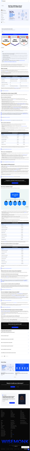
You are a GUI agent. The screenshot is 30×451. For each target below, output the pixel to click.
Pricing (11, 431)
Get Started (17, 386)
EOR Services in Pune (3, 435)
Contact (11, 434)
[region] (15, 82)
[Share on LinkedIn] (1, 22)
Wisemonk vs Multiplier (22, 413)
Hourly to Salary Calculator (13, 427)
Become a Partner (2, 427)
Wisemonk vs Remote (22, 414)
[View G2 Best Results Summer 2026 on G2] (15, 41)
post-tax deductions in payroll (7, 289)
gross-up (7, 276)
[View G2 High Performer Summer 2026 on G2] (6, 41)
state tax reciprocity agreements (7, 120)
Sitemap (11, 436)
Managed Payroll (2, 414)
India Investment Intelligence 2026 (23, 421)
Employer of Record (2, 411)
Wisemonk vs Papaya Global (22, 415)
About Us (11, 432)
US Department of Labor (25, 154)
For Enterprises (12, 412)
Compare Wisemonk (21, 411)
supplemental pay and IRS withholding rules (9, 176)
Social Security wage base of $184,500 (17, 107)
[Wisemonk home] (3, 0)
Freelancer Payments (3, 413)
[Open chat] (28, 449)
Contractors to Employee (13, 413)
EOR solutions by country (13, 416)
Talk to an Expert (12, 386)
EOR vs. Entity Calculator (13, 421)
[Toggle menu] (28, 1)
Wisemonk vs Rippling (22, 416)
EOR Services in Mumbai (3, 434)
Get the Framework (12, 402)
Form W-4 (14, 99)
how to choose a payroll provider (7, 300)
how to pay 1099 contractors (7, 307)
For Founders (12, 411)
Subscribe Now (15, 34)
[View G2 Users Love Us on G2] (24, 41)
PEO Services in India (12, 415)
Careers (11, 433)
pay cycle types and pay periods (7, 268)
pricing (4, 314)
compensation (14, 302)
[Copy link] (4, 22)
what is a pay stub (6, 90)
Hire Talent (2, 416)
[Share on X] (3, 22)
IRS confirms (15, 170)
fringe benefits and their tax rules (7, 149)
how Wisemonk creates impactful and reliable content (10, 61)
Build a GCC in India (2, 415)
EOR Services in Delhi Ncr (3, 432)
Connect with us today (22, 60)
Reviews (11, 435)
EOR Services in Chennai (3, 431)
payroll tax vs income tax (7, 117)
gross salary (6, 71)
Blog (1, 421)
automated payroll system (20, 293)
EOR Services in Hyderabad (3, 433)
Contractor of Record (3, 412)
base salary (25, 212)
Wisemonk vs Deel (21, 412)
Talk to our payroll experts (15, 327)
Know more (3, 400)
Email (2, 31)
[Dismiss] (28, 446)
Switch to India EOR (12, 414)
